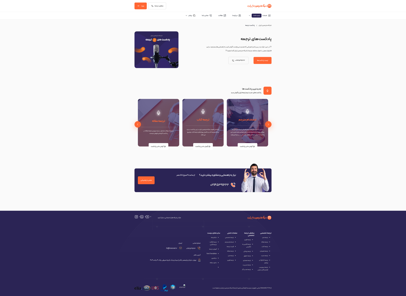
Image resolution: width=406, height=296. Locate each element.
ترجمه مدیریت (247, 265)
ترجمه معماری (247, 260)
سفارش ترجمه (158, 6)
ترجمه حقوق (247, 256)
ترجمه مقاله (158, 121)
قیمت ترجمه (230, 246)
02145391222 (240, 60)
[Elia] (138, 288)
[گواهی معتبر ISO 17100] (155, 288)
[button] (173, 288)
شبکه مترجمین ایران (265, 25)
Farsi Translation (212, 254)
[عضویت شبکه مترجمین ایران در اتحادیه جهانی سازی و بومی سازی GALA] (147, 288)
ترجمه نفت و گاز (246, 269)
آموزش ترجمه (213, 249)
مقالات (220, 15)
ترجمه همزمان (264, 251)
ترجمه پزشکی (247, 251)
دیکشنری (214, 258)
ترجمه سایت (264, 256)
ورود (142, 6)
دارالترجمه (214, 237)
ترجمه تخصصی (229, 237)
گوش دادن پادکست (246, 146)
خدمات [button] (260, 15)
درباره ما (235, 15)
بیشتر (190, 15)
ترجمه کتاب (203, 120)
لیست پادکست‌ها (262, 60)
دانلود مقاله (213, 263)
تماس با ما (205, 15)
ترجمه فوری (247, 240)
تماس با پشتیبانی (146, 180)
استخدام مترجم (247, 120)
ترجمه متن (265, 237)
